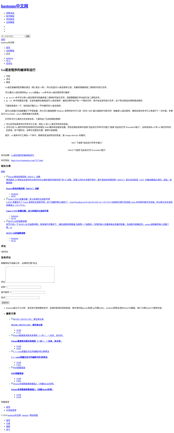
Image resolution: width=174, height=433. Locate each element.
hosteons (9, 58)
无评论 (9, 63)
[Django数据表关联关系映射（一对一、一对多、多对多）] (37, 335)
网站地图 (34, 415)
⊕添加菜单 (11, 410)
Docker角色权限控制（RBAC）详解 (22, 189)
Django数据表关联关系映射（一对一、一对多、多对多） (36, 341)
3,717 (18, 332)
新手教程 (10, 16)
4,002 (18, 381)
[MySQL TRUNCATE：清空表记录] (27, 319)
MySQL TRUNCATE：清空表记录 (27, 325)
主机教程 (10, 22)
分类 (8, 423)
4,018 (18, 397)
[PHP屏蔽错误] (18, 368)
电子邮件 (6, 292)
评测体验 (10, 19)
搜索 (27, 36)
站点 (3, 297)
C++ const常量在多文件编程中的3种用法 (29, 357)
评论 (3, 282)
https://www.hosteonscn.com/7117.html (27, 160)
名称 (4, 287)
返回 (3, 39)
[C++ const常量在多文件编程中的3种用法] (30, 351)
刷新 (3, 172)
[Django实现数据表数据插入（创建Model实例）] (33, 384)
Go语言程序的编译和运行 (22, 155)
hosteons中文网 (14, 6)
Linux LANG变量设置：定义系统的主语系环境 (27, 211)
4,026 (18, 348)
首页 (8, 48)
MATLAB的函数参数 (15, 233)
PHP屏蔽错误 (17, 373)
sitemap (25, 415)
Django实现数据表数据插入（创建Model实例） (32, 389)
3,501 (18, 365)
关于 (8, 430)
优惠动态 (10, 13)
